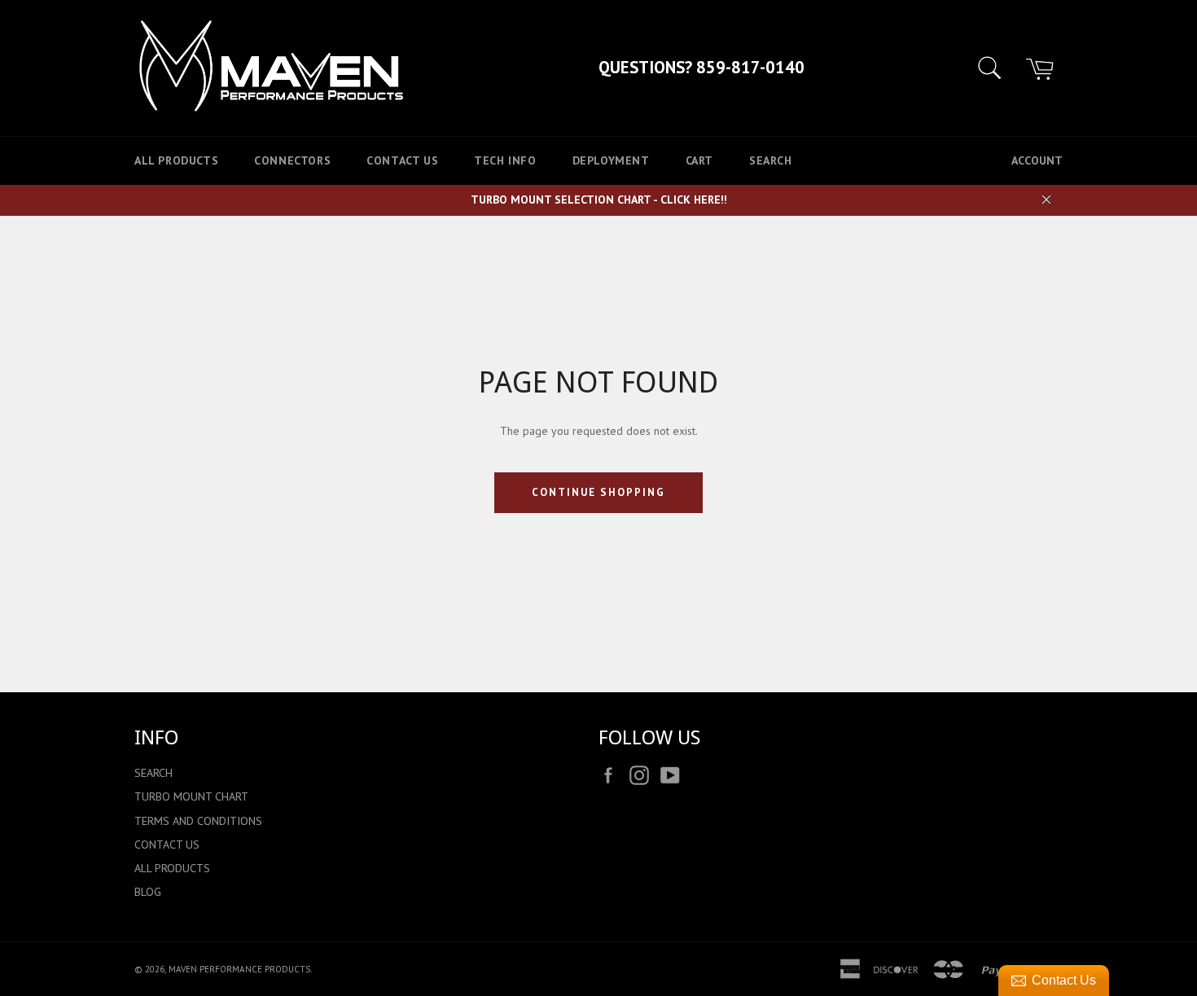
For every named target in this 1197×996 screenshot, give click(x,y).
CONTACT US (402, 160)
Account (1037, 160)
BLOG (147, 891)
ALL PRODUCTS (176, 160)
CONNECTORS (292, 160)
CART (699, 160)
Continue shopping (598, 492)
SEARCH (153, 773)
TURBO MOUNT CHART (191, 796)
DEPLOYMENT (611, 160)
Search (770, 160)
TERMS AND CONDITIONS (198, 821)
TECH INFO (505, 160)
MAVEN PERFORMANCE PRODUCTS (239, 969)
